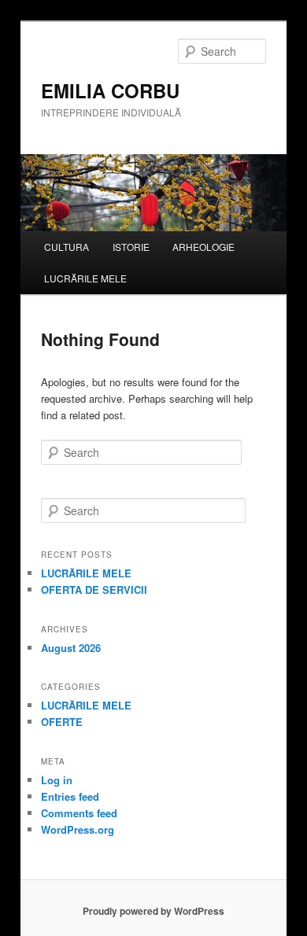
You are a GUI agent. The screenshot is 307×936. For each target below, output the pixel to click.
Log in (56, 779)
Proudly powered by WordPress (153, 911)
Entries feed (70, 796)
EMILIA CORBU (110, 90)
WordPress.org (77, 829)
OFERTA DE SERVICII (94, 589)
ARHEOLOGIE (203, 246)
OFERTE (62, 721)
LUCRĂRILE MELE (85, 278)
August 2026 (71, 647)
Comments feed (79, 812)
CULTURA (66, 246)
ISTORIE (131, 246)
